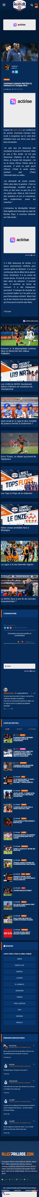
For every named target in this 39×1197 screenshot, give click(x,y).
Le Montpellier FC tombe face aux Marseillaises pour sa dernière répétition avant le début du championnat (23, 754)
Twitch (27, 1179)
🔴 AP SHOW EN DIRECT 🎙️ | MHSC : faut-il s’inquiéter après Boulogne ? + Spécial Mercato (23, 780)
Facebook (5, 1179)
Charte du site (17, 1190)
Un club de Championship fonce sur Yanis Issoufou (23, 905)
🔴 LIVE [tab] (7, 729)
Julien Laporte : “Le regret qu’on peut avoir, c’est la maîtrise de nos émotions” (23, 794)
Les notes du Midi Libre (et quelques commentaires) (21, 933)
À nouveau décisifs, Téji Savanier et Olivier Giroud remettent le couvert (24, 836)
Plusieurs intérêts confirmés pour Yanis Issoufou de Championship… (23, 739)
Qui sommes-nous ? (5, 1190)
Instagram (20, 1179)
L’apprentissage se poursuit (22, 890)
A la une (8, 311)
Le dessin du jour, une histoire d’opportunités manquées (23, 766)
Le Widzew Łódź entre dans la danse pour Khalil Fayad (23, 807)
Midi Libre (17, 130)
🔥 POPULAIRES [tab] (32, 729)
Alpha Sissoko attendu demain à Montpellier (24, 821)
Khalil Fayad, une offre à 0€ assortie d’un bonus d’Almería (23, 919)
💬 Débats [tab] (19, 729)
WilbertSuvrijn (9, 693)
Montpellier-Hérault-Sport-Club (24, 1188)
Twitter (13, 1179)
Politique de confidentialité (31, 1190)
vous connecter (21, 627)
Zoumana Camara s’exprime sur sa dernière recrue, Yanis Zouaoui (24, 863)
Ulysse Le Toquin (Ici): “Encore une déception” (24, 849)
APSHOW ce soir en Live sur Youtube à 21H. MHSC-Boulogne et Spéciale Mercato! (24, 878)
